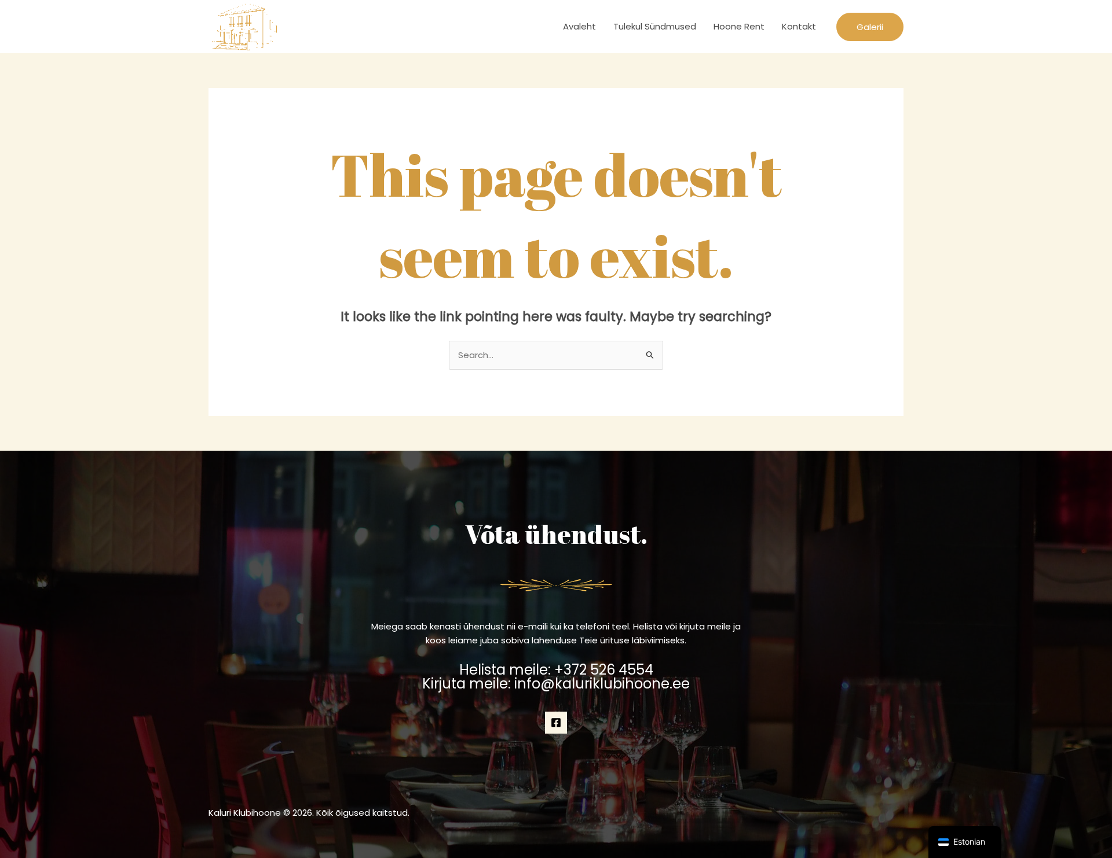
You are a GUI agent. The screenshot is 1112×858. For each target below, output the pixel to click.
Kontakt (799, 26)
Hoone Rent (739, 26)
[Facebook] (556, 723)
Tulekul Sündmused (654, 26)
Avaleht (579, 26)
